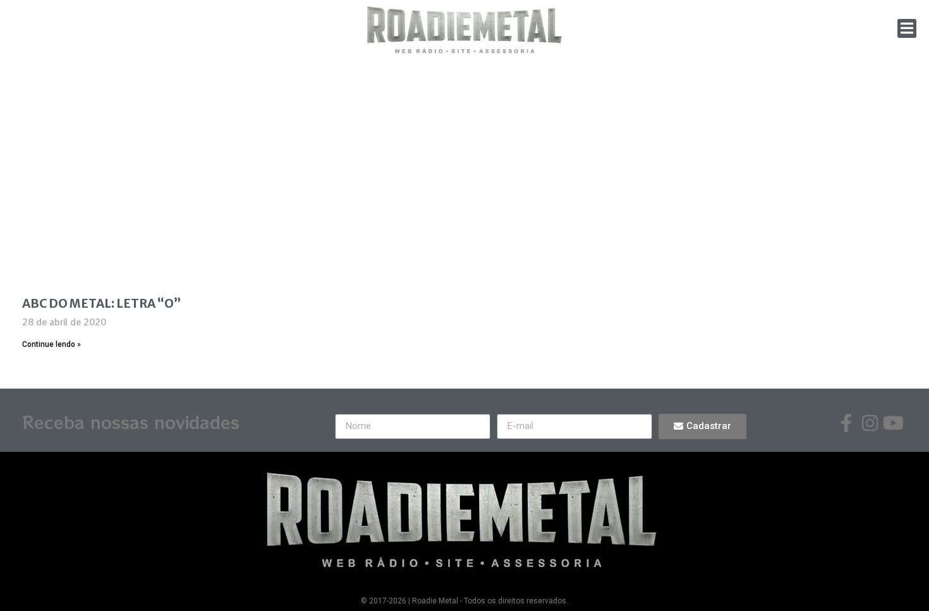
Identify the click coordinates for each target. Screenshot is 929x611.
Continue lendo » (51, 344)
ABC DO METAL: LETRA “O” (101, 303)
